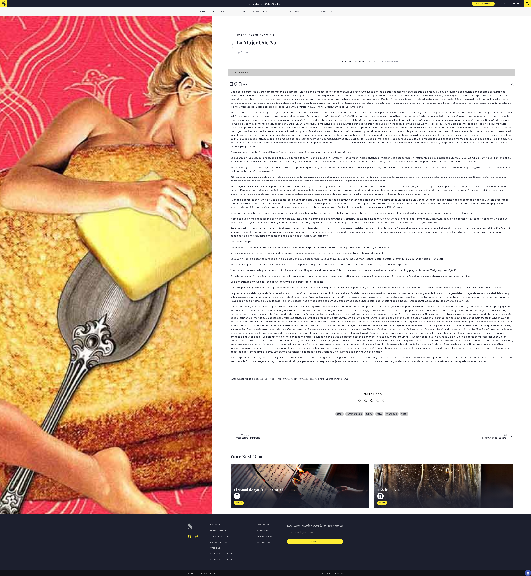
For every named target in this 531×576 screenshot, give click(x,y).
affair (339, 414)
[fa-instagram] (196, 536)
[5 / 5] (384, 400)
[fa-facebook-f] (189, 536)
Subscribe (263, 531)
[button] (528, 573)
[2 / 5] (365, 400)
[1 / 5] (359, 400)
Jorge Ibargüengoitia (255, 35)
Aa (245, 84)
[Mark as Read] (231, 84)
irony (379, 414)
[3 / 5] (371, 400)
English (516, 4)
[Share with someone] (512, 84)
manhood (391, 414)
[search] (527, 3)
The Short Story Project (265, 3)
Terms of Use (264, 536)
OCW (340, 573)
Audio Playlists (254, 11)
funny (369, 414)
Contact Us (263, 525)
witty (404, 414)
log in (502, 4)
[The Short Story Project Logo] (3, 3)
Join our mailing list (222, 554)
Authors (293, 11)
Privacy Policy (265, 542)
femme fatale (354, 414)
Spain (232, 44)
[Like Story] (235, 84)
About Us (325, 11)
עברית (372, 61)
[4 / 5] (378, 400)
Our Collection (211, 11)
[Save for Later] (240, 84)
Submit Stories (219, 531)
